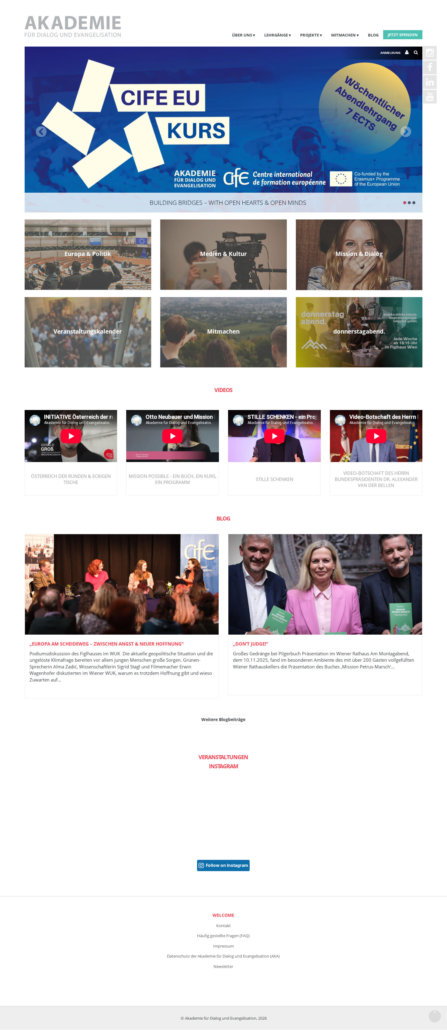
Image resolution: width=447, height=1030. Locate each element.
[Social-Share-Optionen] (31, 842)
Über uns (242, 35)
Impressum (223, 946)
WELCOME (223, 915)
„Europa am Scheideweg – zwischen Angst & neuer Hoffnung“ (106, 644)
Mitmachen (343, 35)
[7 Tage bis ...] (323, 815)
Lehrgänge (276, 35)
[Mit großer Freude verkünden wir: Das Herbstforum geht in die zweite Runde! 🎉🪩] (58, 815)
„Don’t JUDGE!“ (250, 644)
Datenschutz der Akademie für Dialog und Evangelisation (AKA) (223, 956)
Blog (373, 35)
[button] (54, 129)
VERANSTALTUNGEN (223, 757)
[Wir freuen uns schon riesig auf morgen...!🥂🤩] (124, 815)
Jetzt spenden (403, 34)
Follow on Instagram (227, 865)
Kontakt (223, 925)
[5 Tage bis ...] (190, 815)
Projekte (309, 35)
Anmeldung (390, 53)
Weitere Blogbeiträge (223, 719)
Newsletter (223, 966)
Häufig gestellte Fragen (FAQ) (223, 935)
